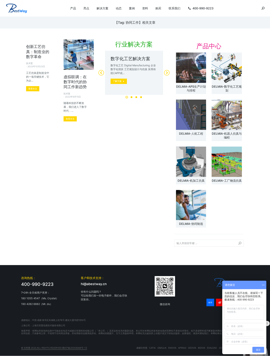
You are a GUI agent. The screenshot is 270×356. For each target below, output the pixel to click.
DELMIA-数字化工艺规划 (227, 88)
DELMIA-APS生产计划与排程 (191, 88)
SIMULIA (161, 347)
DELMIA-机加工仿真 (191, 180)
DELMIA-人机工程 (191, 133)
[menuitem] (73, 8)
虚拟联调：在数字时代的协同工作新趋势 (75, 82)
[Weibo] (220, 302)
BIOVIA (201, 347)
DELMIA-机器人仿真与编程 (227, 135)
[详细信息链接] (78, 54)
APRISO (182, 347)
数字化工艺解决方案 (130, 58)
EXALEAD (212, 347)
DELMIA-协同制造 (191, 224)
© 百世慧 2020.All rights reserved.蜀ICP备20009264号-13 (54, 347)
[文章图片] (191, 68)
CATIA (152, 347)
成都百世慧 (141, 347)
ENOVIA (172, 347)
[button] (127, 97)
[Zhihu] (210, 302)
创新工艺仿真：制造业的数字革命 (37, 51)
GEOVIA (192, 347)
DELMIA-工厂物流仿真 (227, 180)
